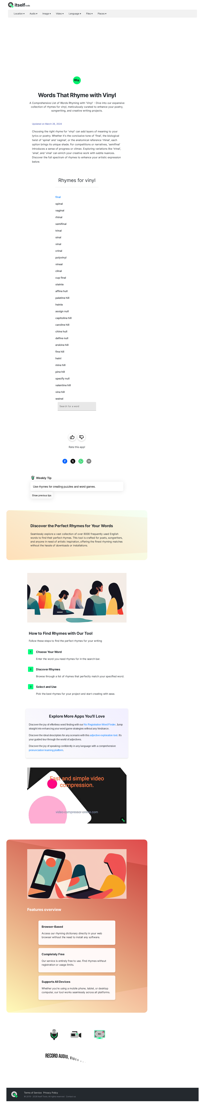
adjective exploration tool (103, 735)
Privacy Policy (50, 1092)
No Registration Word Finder (99, 724)
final (58, 197)
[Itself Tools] (76, 1047)
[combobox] (77, 406)
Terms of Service (33, 1092)
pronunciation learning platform (46, 750)
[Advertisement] (102, 41)
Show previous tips (41, 495)
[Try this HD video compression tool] (76, 796)
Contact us (71, 1096)
